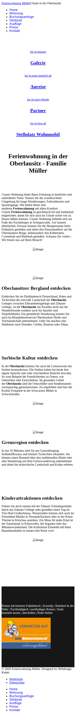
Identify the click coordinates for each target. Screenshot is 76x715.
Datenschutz (17, 682)
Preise (13, 27)
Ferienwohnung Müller (16, 3)
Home (13, 9)
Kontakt (14, 30)
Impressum (16, 679)
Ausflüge (15, 23)
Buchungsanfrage (21, 16)
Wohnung (16, 13)
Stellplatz (15, 20)
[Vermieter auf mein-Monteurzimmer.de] (26, 647)
